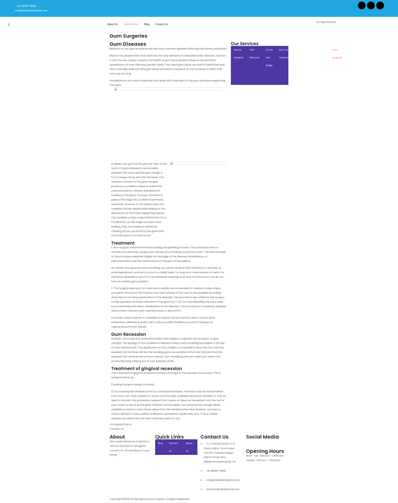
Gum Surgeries (337, 53)
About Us (112, 24)
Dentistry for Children (369, 57)
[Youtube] (267, 443)
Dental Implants (238, 53)
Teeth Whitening (302, 53)
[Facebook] (362, 5)
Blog (146, 24)
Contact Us (162, 24)
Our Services (131, 24)
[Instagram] (371, 5)
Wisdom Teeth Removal (353, 57)
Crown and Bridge (269, 57)
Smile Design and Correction (320, 61)
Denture (384, 49)
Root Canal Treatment (285, 53)
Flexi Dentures (255, 53)
